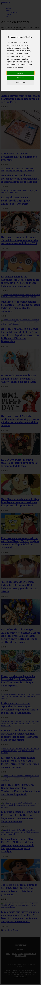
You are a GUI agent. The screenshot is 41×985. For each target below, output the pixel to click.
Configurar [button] (20, 82)
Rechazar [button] (20, 78)
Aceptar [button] (20, 73)
